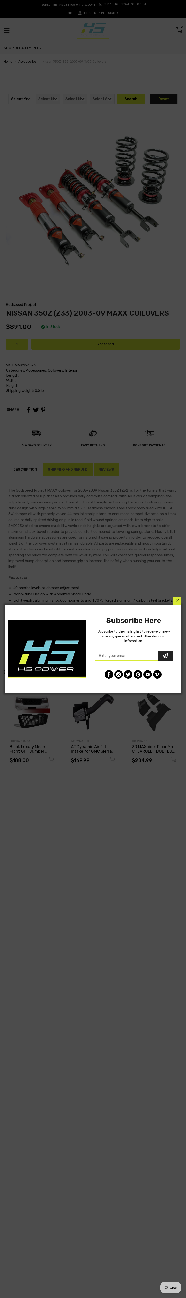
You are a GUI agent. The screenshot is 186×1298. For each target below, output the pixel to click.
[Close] (177, 601)
